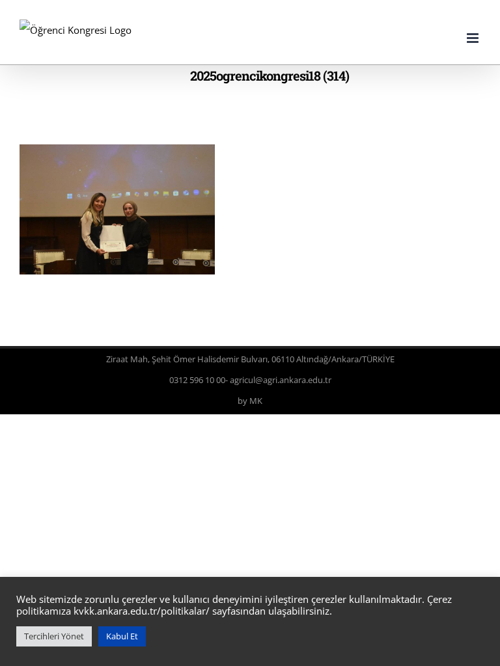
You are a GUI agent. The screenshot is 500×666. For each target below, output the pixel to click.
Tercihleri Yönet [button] (54, 636)
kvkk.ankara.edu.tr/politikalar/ (142, 610)
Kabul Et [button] (122, 636)
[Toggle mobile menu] (473, 38)
